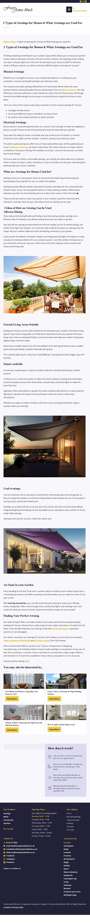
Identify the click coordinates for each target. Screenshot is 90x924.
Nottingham (68, 846)
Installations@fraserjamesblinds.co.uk (21, 849)
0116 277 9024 (80, 11)
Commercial (8, 820)
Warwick (67, 888)
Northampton (69, 859)
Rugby (66, 862)
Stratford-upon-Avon (72, 892)
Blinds (6, 817)
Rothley (67, 865)
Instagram (11, 859)
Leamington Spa (70, 878)
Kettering (67, 885)
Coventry (67, 856)
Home (6, 41)
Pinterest (10, 862)
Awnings (7, 813)
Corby (66, 882)
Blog (13, 41)
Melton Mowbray (70, 872)
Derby (66, 849)
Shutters (7, 823)
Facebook (10, 856)
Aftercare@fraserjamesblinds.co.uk (20, 852)
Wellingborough (70, 895)
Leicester (67, 852)
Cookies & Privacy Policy (13, 907)
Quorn (66, 869)
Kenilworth (68, 875)
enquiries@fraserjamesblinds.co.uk (20, 846)
